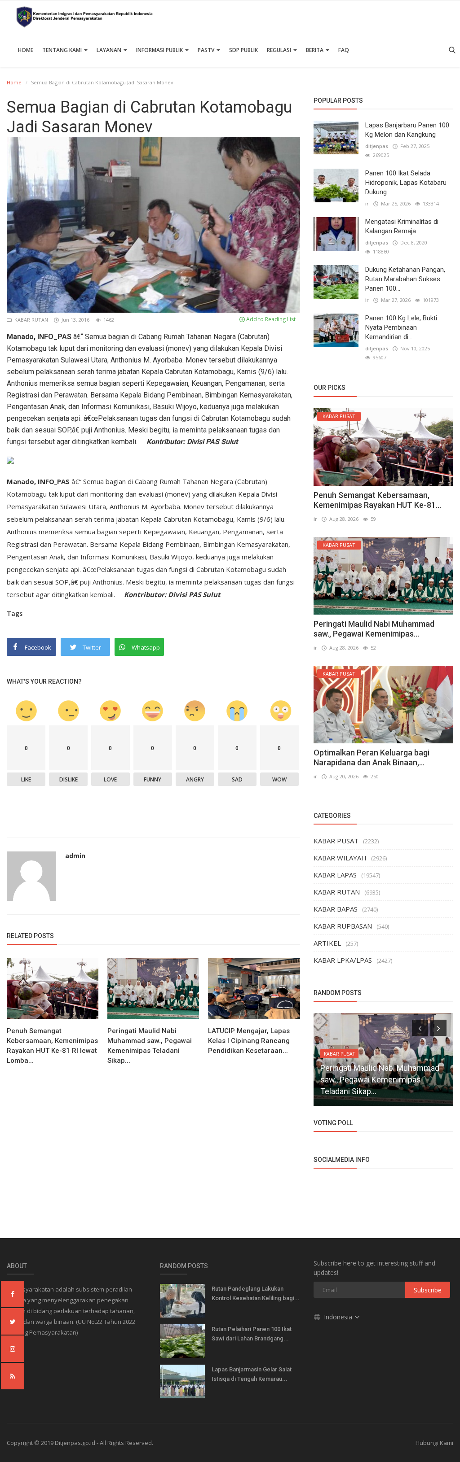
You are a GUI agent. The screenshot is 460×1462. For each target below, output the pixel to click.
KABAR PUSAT (336, 840)
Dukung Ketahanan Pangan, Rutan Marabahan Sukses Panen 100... (405, 279)
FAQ (343, 50)
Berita (315, 50)
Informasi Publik (160, 50)
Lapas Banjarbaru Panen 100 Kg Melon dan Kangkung (407, 130)
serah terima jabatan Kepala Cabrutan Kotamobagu (155, 371)
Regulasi (279, 50)
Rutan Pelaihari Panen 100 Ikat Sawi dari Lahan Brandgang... (252, 1334)
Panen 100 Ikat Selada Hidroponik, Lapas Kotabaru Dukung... (406, 182)
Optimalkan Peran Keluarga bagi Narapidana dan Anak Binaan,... (371, 757)
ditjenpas (376, 146)
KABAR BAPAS (336, 908)
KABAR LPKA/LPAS (343, 960)
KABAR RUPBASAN (343, 925)
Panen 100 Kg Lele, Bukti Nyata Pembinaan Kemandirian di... (401, 327)
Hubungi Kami (434, 1443)
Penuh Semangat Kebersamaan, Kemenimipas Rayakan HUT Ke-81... (377, 500)
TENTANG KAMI (62, 50)
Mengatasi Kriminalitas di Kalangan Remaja (401, 226)
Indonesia (339, 1317)
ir (367, 203)
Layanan (110, 50)
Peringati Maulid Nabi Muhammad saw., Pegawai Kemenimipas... (374, 628)
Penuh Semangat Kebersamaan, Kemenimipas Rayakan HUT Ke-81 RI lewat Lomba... (52, 1046)
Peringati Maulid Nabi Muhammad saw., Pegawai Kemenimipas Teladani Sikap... (149, 1046)
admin (75, 855)
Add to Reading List (270, 319)
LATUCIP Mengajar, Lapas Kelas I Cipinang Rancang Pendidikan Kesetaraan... (249, 1041)
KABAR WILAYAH (340, 857)
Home (25, 50)
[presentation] (420, 1028)
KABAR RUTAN (30, 319)
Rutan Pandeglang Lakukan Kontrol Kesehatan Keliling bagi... (256, 1293)
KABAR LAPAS (335, 874)
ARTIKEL (327, 942)
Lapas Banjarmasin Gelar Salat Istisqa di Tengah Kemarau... (252, 1374)
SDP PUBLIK (243, 50)
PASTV (207, 50)
